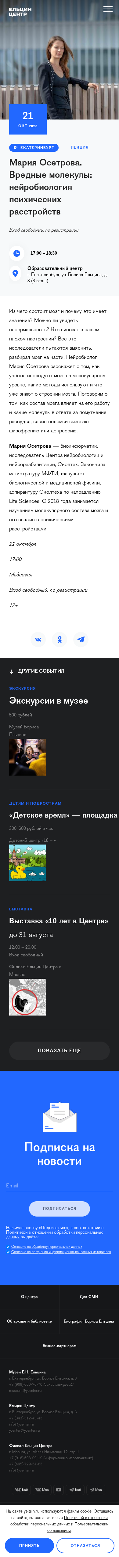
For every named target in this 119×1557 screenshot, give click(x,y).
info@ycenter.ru (21, 1424)
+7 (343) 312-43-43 (25, 1418)
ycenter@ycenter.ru (24, 1431)
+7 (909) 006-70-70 (25, 1385)
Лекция (79, 148)
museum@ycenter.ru (25, 1391)
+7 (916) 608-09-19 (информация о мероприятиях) (51, 1458)
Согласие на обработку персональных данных (46, 1247)
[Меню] (108, 9)
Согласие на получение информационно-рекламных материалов (61, 1252)
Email (12, 1186)
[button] (38, 639)
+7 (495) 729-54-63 (25, 1464)
